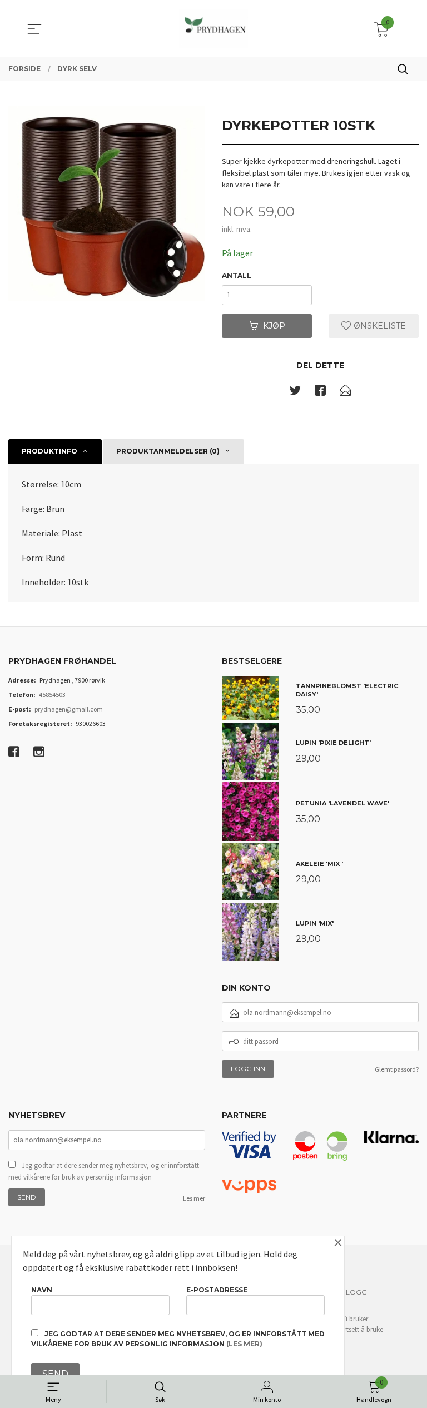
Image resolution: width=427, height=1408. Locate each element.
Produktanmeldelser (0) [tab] (168, 451)
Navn (41, 1290)
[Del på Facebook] (320, 392)
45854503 (52, 694)
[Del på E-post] (345, 392)
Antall (236, 275)
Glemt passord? (397, 1069)
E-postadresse (216, 1290)
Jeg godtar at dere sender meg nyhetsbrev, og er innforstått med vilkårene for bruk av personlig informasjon (103, 1171)
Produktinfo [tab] (49, 451)
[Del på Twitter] (295, 392)
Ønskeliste (378, 326)
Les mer (194, 1198)
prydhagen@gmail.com (68, 709)
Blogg (354, 1292)
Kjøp (274, 326)
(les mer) (244, 1344)
